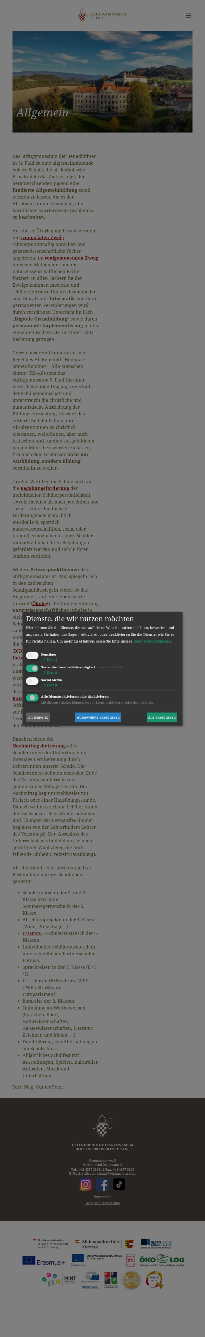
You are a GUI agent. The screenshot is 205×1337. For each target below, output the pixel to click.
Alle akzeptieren (162, 717)
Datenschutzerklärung (152, 641)
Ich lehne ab (38, 717)
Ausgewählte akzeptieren (98, 717)
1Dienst (49, 659)
